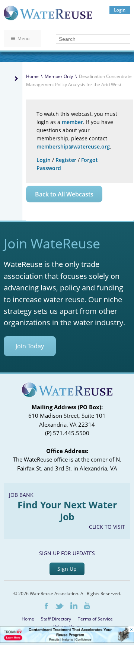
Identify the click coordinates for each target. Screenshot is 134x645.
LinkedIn (73, 605)
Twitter (59, 606)
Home (32, 76)
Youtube (87, 605)
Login (119, 10)
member (72, 122)
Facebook (46, 606)
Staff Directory (56, 619)
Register (65, 159)
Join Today (30, 346)
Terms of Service (95, 619)
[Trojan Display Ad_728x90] (67, 640)
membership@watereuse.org (73, 146)
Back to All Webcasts (64, 194)
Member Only (59, 76)
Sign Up (67, 568)
